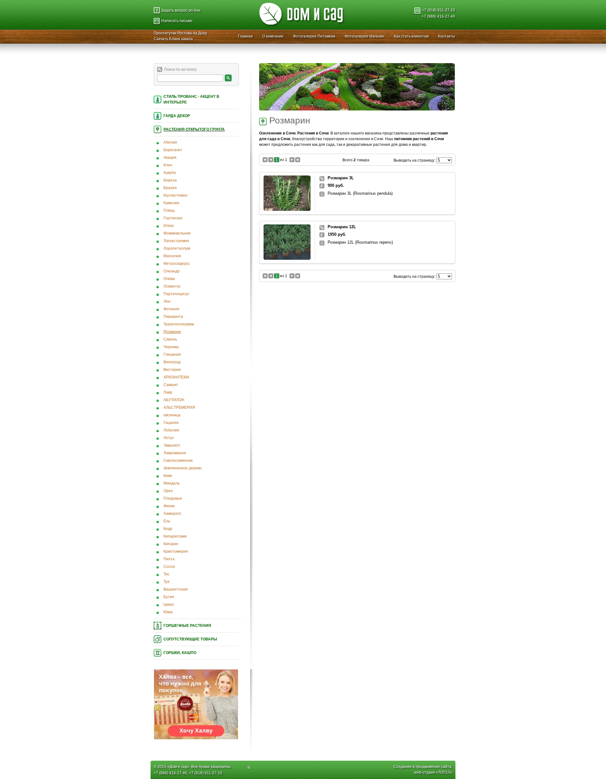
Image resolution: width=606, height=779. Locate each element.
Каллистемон (175, 195)
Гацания (171, 422)
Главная (245, 36)
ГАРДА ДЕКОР (176, 116)
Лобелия (171, 430)
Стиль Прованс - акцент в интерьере (191, 99)
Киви (167, 475)
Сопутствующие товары (190, 639)
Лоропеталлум (176, 248)
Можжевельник (176, 233)
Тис (166, 574)
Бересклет (172, 150)
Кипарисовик (175, 536)
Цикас (168, 604)
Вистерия (172, 369)
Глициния (172, 354)
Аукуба (169, 172)
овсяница (172, 415)
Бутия (168, 597)
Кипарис (171, 544)
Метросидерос (176, 263)
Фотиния (171, 309)
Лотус (168, 438)
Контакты (446, 36)
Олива (169, 279)
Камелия (171, 203)
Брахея (170, 188)
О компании (272, 36)
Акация (169, 157)
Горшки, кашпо (179, 653)
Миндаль (171, 483)
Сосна (169, 566)
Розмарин (172, 332)
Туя (166, 582)
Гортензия (172, 218)
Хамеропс (172, 513)
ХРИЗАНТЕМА (176, 377)
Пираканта (173, 316)
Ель (166, 521)
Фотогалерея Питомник (314, 36)
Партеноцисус (176, 294)
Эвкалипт (172, 445)
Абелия (170, 142)
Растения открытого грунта (194, 129)
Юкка (168, 612)
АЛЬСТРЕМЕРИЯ (179, 407)
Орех (168, 491)
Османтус (172, 286)
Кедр (167, 528)
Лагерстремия (176, 241)
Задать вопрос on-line (180, 10)
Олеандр (171, 271)
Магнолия (172, 256)
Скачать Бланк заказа (173, 39)
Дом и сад (178, 766)
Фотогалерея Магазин (364, 36)
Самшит (170, 385)
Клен (167, 165)
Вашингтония (175, 589)
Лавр (167, 392)
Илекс (168, 225)
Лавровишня (174, 453)
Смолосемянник (178, 460)
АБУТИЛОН (173, 400)
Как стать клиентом (411, 36)
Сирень (170, 339)
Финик (169, 506)
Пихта (169, 559)
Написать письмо (177, 21)
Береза (170, 180)
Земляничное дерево (182, 468)
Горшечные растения (187, 625)
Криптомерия (175, 551)
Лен (166, 301)
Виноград (172, 362)
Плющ (169, 210)
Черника (171, 347)
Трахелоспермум (178, 324)
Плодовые (172, 498)
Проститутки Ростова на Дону (180, 33)
